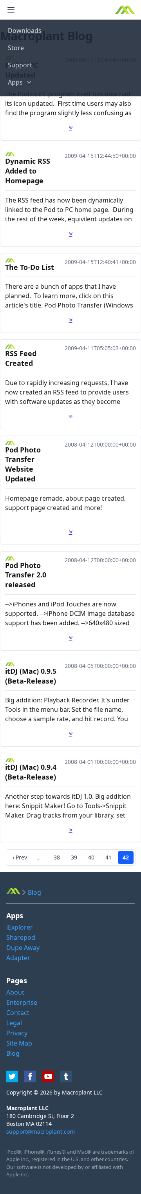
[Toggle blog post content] (71, 128)
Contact (17, 1012)
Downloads (25, 30)
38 (57, 857)
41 (108, 857)
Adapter (18, 957)
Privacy (16, 1033)
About (15, 992)
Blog (13, 1053)
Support (20, 65)
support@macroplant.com (40, 1131)
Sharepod (20, 937)
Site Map (19, 1043)
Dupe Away (23, 947)
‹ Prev (20, 857)
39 (74, 857)
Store (16, 47)
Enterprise (21, 1002)
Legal (14, 1023)
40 (91, 857)
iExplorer (19, 927)
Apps (15, 82)
